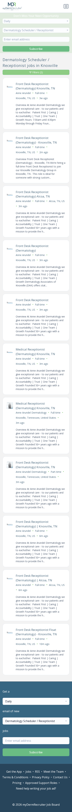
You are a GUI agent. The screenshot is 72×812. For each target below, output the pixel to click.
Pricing (16, 783)
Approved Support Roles (41, 783)
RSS (37, 772)
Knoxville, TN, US (25, 98)
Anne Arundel (23, 93)
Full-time (40, 93)
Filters (37, 72)
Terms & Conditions (15, 777)
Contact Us (60, 777)
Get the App (14, 772)
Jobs (28, 772)
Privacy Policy (40, 777)
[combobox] (36, 21)
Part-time (56, 471)
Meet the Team (54, 772)
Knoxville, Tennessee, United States (36, 417)
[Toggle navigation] (66, 6)
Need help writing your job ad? (36, 788)
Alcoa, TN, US (57, 201)
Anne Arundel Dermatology (31, 412)
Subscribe (36, 49)
